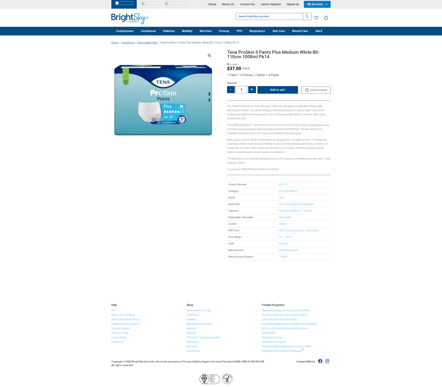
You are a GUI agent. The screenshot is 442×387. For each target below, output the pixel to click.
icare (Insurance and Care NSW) (279, 319)
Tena (281, 197)
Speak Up (293, 4)
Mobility (187, 31)
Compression (124, 31)
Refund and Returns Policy (125, 319)
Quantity (232, 83)
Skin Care (278, 31)
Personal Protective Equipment (203, 337)
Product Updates (120, 328)
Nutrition (206, 31)
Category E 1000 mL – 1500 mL (296, 210)
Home (212, 4)
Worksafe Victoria (272, 337)
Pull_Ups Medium (288, 191)
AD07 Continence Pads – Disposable (299, 230)
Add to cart (277, 89)
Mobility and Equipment (199, 324)
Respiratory (257, 31)
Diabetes (169, 31)
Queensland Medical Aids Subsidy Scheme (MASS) (289, 324)
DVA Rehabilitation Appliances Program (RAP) (286, 346)
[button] (209, 55)
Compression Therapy (199, 310)
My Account (315, 4)
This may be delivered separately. (296, 204)
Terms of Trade (119, 333)
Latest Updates (271, 4)
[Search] (307, 16)
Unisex (282, 223)
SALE (318, 31)
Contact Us (247, 4)
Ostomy (224, 31)
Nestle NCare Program (274, 342)
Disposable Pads (147, 42)
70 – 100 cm (285, 237)
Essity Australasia (288, 250)
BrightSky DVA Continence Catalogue (282, 350)
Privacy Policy (119, 337)
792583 (283, 256)
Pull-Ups (283, 243)
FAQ (113, 310)
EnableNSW (268, 333)
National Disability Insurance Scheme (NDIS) (286, 310)
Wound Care (300, 31)
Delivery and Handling (122, 315)
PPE (239, 31)
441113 (283, 184)
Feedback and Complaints (125, 324)
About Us (228, 4)
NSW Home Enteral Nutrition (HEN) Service (285, 328)
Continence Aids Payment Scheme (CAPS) (285, 315)
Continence (148, 31)
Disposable (285, 217)
